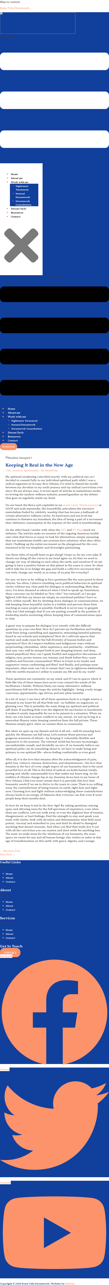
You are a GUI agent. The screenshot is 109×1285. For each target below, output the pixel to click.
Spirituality (31, 470)
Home (14, 174)
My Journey (14, 470)
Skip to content (10, 2)
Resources (17, 212)
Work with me (19, 182)
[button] (54, 98)
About (9, 877)
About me (17, 178)
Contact (15, 216)
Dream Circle (18, 208)
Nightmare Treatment (22, 187)
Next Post (7, 854)
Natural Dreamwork (23, 195)
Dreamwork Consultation (23, 202)
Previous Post (10, 851)
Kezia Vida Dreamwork (14, 8)
